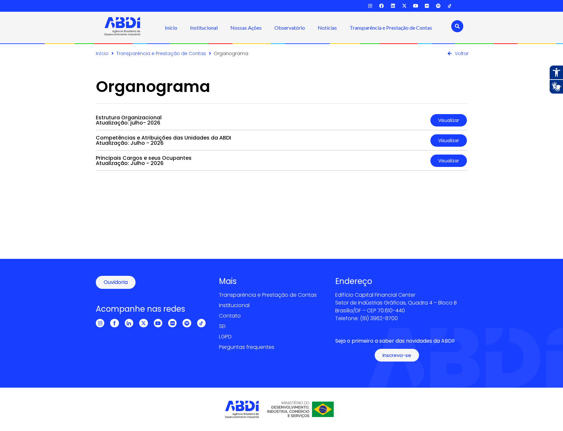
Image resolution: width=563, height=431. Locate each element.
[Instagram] (370, 6)
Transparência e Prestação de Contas (391, 27)
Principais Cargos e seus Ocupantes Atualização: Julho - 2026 (144, 160)
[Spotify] (438, 6)
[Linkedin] (393, 6)
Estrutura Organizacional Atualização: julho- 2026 (129, 120)
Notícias (327, 27)
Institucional (204, 27)
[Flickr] (427, 6)
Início (171, 27)
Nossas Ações (246, 27)
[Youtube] (415, 6)
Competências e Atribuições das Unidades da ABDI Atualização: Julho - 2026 (163, 140)
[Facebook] (381, 6)
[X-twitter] (404, 6)
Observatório (289, 27)
